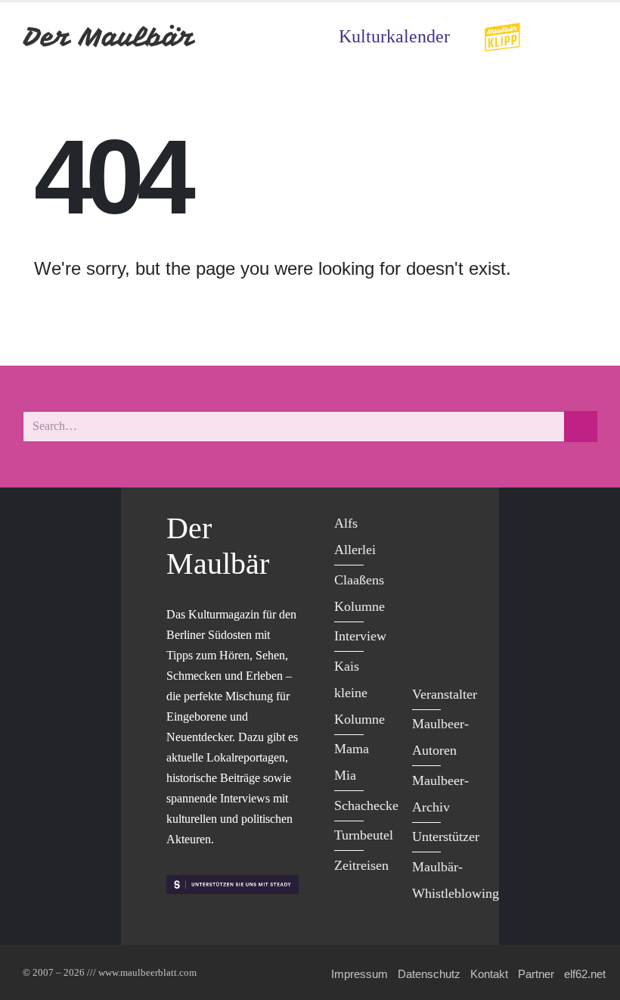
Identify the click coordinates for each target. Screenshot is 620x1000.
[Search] (580, 426)
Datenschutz (429, 973)
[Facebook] (427, 525)
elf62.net (585, 973)
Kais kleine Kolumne (359, 693)
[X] (427, 556)
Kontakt (489, 973)
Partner (536, 973)
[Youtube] (427, 587)
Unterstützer (445, 836)
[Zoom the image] (502, 32)
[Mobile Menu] (579, 37)
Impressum (359, 973)
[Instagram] (427, 618)
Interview (360, 635)
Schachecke (366, 805)
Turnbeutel (363, 835)
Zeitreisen (361, 865)
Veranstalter (444, 694)
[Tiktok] (427, 650)
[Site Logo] (110, 36)
